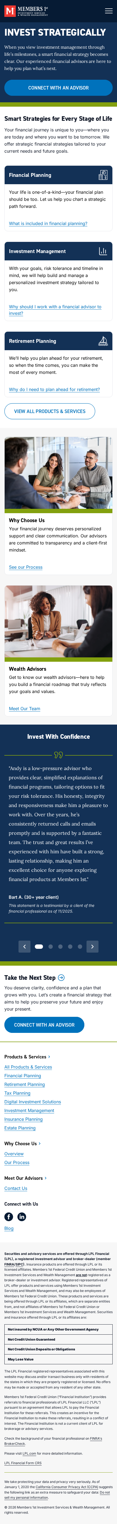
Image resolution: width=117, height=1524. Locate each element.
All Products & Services (28, 1067)
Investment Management (29, 1110)
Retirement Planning (24, 1084)
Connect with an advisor (44, 1025)
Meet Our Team (24, 708)
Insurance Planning (23, 1119)
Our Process (16, 1162)
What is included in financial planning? (48, 223)
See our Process (25, 567)
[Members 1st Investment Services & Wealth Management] (26, 11)
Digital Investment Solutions (32, 1101)
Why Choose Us (20, 1143)
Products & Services (25, 1057)
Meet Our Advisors (23, 1178)
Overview (14, 1153)
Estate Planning (20, 1128)
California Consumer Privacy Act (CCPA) (67, 1487)
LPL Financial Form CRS (23, 1463)
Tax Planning (17, 1093)
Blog (9, 1228)
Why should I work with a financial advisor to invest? (55, 310)
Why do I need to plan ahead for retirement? (54, 389)
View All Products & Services (49, 411)
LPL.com (29, 1453)
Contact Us (15, 1188)
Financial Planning (22, 1075)
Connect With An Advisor (58, 88)
